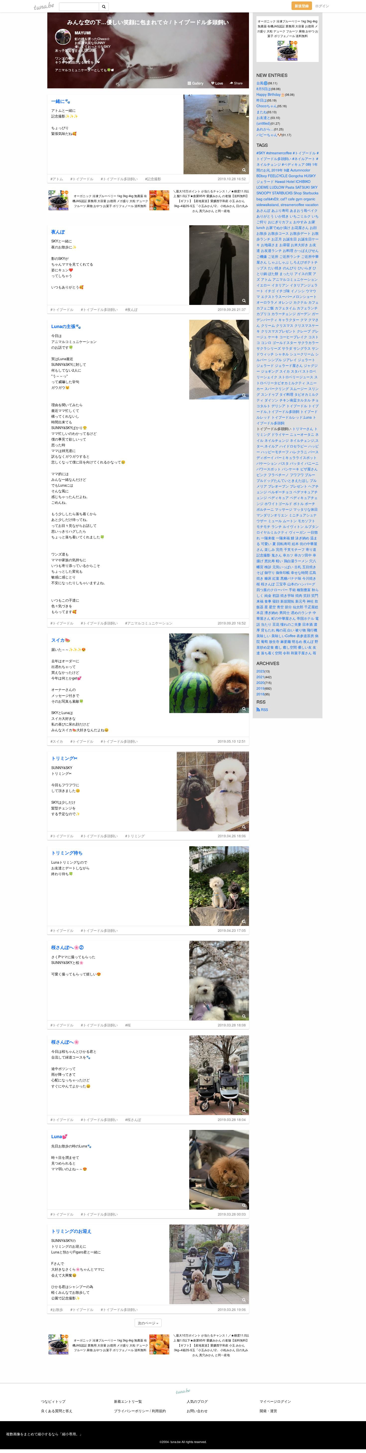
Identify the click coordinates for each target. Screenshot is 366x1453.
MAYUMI (83, 33)
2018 (260, 693)
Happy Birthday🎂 (270, 94)
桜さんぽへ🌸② (67, 947)
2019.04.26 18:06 (232, 835)
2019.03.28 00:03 (232, 1214)
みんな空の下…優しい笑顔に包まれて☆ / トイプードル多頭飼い (148, 22)
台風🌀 (262, 82)
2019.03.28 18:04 (232, 1119)
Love (218, 83)
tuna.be (182, 1391)
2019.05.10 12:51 (232, 741)
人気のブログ (197, 1401)
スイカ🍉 (60, 640)
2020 (260, 682)
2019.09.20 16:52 (232, 622)
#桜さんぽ (133, 1119)
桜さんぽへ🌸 (65, 1042)
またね (261, 111)
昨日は (261, 100)
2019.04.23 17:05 (232, 930)
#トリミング (135, 835)
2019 (260, 688)
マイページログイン (275, 1401)
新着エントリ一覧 (128, 1401)
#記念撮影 (153, 178)
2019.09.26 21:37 (232, 309)
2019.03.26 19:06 (232, 1309)
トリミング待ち (67, 852)
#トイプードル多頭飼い (119, 178)
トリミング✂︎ (64, 758)
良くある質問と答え (56, 1410)
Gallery (197, 83)
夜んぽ (58, 231)
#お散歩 (57, 1309)
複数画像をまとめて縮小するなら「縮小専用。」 (44, 1433)
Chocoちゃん (266, 105)
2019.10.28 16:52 (232, 178)
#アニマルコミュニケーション (149, 622)
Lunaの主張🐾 (66, 326)
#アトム (57, 178)
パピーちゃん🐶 (269, 134)
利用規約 (159, 1410)
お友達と (263, 117)
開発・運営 (268, 1410)
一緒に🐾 (60, 101)
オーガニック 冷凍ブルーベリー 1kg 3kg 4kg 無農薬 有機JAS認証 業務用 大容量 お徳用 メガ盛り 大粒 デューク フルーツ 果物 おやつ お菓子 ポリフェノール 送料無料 (110, 201)
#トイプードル (81, 178)
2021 (260, 676)
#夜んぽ (131, 309)
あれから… (265, 128)
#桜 (128, 1024)
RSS (264, 709)
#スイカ (57, 741)
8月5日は (263, 88)
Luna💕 (59, 1136)
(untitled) (263, 123)
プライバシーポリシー (131, 1410)
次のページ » (148, 1322)
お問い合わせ (197, 1410)
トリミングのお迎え (71, 1231)
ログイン (322, 5)
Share (238, 83)
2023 (260, 671)
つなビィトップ (53, 1401)
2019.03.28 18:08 (232, 1024)
